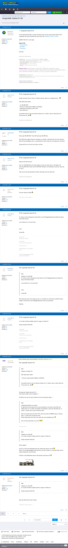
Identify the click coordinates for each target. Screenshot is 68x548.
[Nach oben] (66, 520)
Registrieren (58, 12)
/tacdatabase (19, 541)
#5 (66, 206)
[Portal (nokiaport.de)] (2, 9)
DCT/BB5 (36, 69)
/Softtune (26, 541)
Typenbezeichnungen (23, 69)
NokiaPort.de (6, 541)
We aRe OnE (26, 254)
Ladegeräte (24, 71)
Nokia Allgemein (15, 15)
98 (6, 368)
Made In (63, 69)
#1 (66, 87)
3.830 (7, 41)
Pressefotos (23, 48)
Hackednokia (11, 132)
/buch (47, 541)
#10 (66, 509)
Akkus (20, 71)
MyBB (12, 536)
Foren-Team (6, 531)
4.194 (7, 199)
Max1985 (10, 268)
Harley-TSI (10, 95)
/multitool (42, 541)
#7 (66, 310)
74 (6, 198)
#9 (66, 470)
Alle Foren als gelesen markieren (46, 531)
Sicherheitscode (52, 68)
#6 (66, 261)
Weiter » (25, 513)
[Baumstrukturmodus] (64, 23)
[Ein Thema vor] (29, 520)
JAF (45, 71)
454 (6, 104)
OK (65, 545)
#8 (66, 353)
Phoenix (48, 71)
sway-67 (50, 359)
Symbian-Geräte (42, 69)
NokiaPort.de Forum (6, 15)
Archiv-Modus (16, 531)
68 (6, 222)
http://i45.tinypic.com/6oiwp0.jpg (25, 120)
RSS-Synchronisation (29, 531)
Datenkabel (30, 71)
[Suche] (9, 9)
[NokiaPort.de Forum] (5, 9)
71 (6, 141)
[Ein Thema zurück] (25, 520)
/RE (31, 541)
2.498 (7, 369)
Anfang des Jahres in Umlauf (51, 36)
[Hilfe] (17, 9)
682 (6, 40)
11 (6, 278)
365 (6, 223)
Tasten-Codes (39, 68)
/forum (12, 541)
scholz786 (10, 214)
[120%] (66, 12)
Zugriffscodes (45, 68)
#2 (66, 125)
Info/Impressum (5, 538)
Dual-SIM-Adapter (57, 69)
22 (6, 103)
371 (6, 143)
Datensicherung (53, 71)
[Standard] (64, 12)
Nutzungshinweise (20, 538)
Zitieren (62, 87)
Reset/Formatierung (31, 68)
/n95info (36, 541)
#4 (66, 181)
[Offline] (12, 31)
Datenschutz (12, 538)
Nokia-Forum (22, 15)
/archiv (52, 541)
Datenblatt (22, 46)
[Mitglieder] (13, 9)
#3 (66, 151)
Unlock (57, 68)
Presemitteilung (23, 45)
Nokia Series (31, 69)
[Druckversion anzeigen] (61, 520)
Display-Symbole (49, 69)
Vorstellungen (35, 71)
